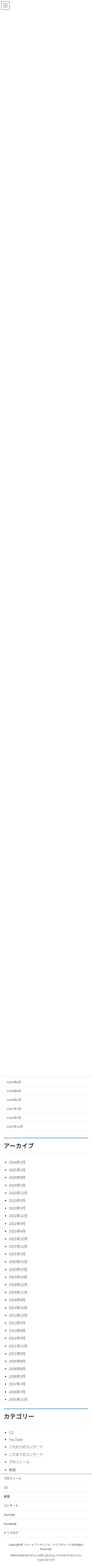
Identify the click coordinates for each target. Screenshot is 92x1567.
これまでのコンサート (26, 1454)
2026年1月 (17, 1162)
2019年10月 (18, 1277)
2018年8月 (17, 1300)
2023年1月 (17, 1208)
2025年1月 (17, 1170)
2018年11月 (18, 1292)
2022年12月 (18, 1216)
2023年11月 (18, 1193)
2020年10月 (18, 1269)
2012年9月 (17, 1338)
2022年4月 (17, 1231)
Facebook (10, 1524)
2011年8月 (17, 1353)
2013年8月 (17, 1330)
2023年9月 (17, 1200)
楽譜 (12, 1470)
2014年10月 (18, 1308)
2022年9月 (17, 1223)
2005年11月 (15, 1126)
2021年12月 (18, 1239)
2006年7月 (14, 1118)
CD (11, 1432)
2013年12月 (18, 1315)
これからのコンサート (26, 1447)
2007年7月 (14, 1108)
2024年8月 (17, 1177)
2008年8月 (14, 1091)
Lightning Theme (54, 1555)
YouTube (16, 1439)
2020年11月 (18, 1261)
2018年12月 (18, 1284)
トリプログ (11, 1533)
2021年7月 (17, 1254)
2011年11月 (18, 1346)
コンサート (11, 1505)
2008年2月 (14, 1100)
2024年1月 (17, 1185)
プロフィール (19, 1462)
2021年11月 (18, 1246)
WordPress (31, 1555)
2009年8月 (14, 1082)
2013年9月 (17, 1323)
